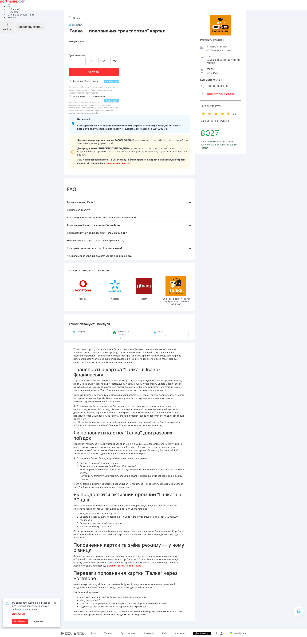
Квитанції (149, 633)
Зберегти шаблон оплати (85, 81)
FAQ (164, 633)
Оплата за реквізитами (21, 15)
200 (115, 61)
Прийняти (20, 621)
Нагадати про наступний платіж (88, 96)
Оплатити (93, 72)
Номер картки (76, 41)
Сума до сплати (77, 55)
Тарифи (108, 633)
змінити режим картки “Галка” (125, 565)
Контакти (180, 633)
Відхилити (39, 621)
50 (91, 61)
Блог (93, 633)
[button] (7, 27)
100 (102, 61)
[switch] (70, 81)
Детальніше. (19, 613)
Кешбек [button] (12, 18)
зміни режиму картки (118, 163)
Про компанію (128, 633)
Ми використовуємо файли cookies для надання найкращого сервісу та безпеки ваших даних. (31, 605)
